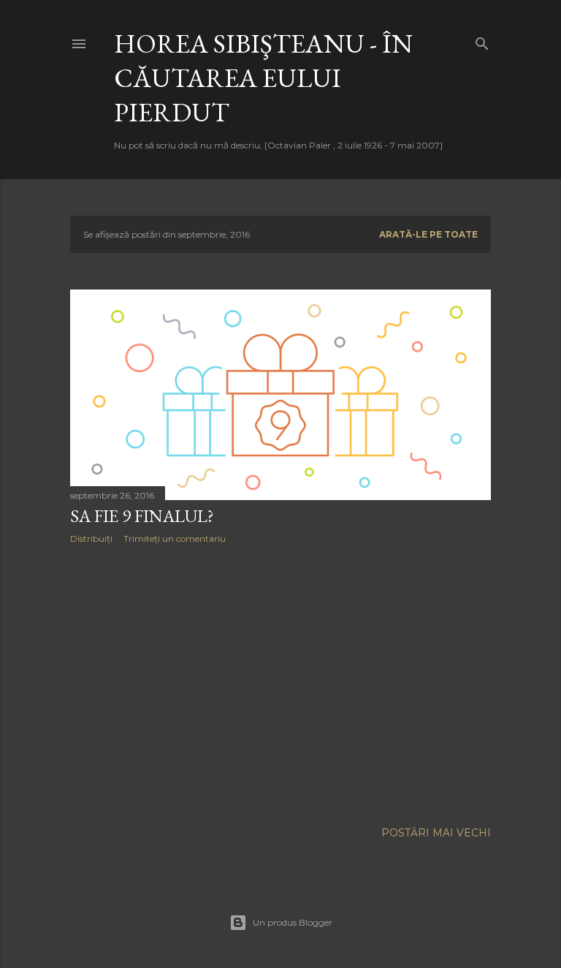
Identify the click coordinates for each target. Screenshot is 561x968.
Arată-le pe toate (428, 234)
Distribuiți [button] (91, 538)
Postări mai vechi (436, 832)
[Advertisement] (280, 683)
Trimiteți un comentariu (174, 538)
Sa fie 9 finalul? (142, 515)
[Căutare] (482, 40)
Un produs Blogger (292, 922)
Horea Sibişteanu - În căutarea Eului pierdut (263, 77)
